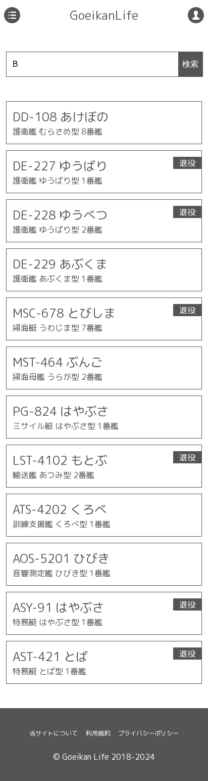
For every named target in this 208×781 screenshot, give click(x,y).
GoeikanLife (104, 15)
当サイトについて (53, 733)
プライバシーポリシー (148, 733)
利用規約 (98, 733)
